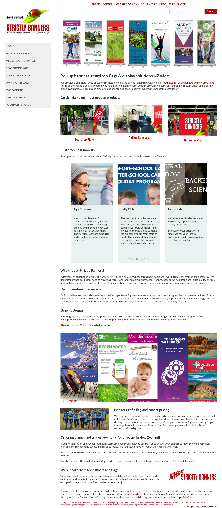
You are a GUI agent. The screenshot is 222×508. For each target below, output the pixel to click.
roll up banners (185, 82)
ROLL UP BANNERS (17, 53)
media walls (169, 82)
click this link (198, 425)
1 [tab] (130, 259)
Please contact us (70, 325)
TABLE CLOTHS (15, 97)
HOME (10, 46)
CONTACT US (149, 4)
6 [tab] (148, 259)
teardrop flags (206, 82)
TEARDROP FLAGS (17, 68)
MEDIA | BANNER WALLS (21, 60)
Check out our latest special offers (174, 497)
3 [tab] (137, 259)
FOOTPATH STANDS (18, 104)
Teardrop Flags (85, 139)
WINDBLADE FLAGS (18, 75)
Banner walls (192, 140)
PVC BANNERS (14, 89)
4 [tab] (140, 259)
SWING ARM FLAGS (17, 82)
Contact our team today (130, 493)
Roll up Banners (139, 137)
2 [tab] (133, 259)
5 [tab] (144, 259)
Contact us (166, 461)
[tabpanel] (91, 213)
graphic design (117, 319)
